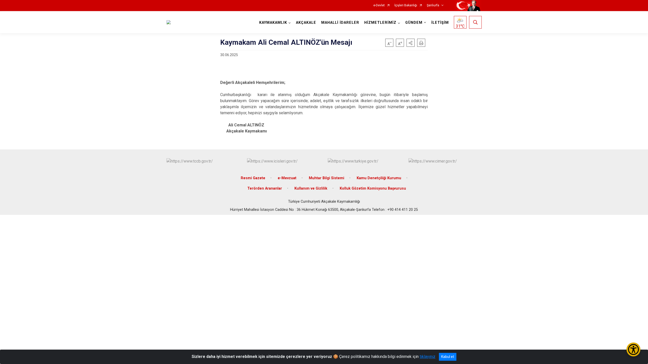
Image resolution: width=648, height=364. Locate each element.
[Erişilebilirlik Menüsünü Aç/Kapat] (633, 349)
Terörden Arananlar (264, 188)
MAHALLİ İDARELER (340, 22)
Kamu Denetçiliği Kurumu (379, 178)
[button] (411, 43)
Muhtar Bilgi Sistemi (326, 178)
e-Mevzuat (287, 178)
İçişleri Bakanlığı (405, 5)
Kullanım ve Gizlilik (310, 188)
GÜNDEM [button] (413, 22)
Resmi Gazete (253, 178)
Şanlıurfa (433, 5)
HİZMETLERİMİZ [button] (380, 22)
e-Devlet (379, 5)
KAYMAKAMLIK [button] (273, 22)
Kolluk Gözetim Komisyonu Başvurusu (373, 188)
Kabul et (447, 357)
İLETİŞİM (440, 22)
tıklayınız (427, 356)
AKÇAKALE (306, 22)
